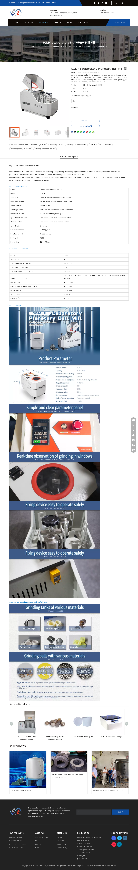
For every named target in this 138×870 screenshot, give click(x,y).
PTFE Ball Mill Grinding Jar (55, 737)
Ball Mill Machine (105, 145)
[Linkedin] (98, 2)
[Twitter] (102, 2)
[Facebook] (94, 2)
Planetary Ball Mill (56, 145)
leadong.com (88, 866)
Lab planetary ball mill (19, 145)
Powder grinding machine (21, 149)
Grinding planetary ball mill (45, 149)
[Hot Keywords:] (116, 3)
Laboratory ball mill (38, 145)
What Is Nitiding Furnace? (21, 791)
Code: (73, 92)
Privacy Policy (62, 848)
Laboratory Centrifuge (17, 844)
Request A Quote (120, 23)
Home (59, 837)
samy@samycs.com (86, 850)
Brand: (73, 88)
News (37, 848)
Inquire (84, 121)
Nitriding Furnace (15, 837)
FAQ (36, 841)
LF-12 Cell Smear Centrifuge (83, 737)
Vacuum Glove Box (16, 848)
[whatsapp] (106, 2)
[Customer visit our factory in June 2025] (110, 769)
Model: (73, 85)
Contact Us (61, 844)
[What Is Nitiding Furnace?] (27, 769)
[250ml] (74, 101)
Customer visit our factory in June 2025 (108, 791)
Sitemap (97, 866)
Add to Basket (84, 126)
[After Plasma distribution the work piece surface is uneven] (69, 761)
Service (38, 844)
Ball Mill (92, 145)
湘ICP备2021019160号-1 (109, 866)
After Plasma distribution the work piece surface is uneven (67, 776)
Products (60, 841)
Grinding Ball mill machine (76, 145)
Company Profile (41, 837)
